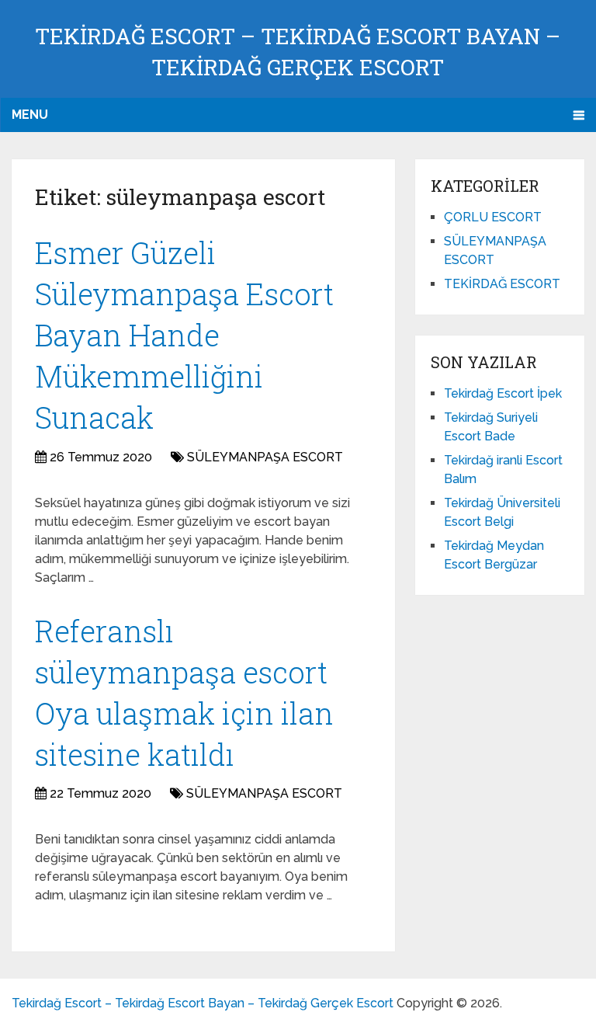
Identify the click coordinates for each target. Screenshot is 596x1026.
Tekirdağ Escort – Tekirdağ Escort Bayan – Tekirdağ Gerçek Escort (202, 1003)
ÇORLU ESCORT (493, 217)
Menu (30, 114)
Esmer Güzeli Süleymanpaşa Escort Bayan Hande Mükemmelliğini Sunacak (184, 335)
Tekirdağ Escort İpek (503, 393)
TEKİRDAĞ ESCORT (502, 283)
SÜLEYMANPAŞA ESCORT (265, 457)
